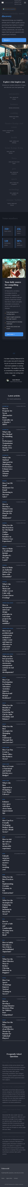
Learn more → (11, 334)
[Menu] (25, 2)
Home (2, 1178)
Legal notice (9, 1178)
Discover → (7, 40)
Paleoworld (7, 3)
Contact (16, 1178)
